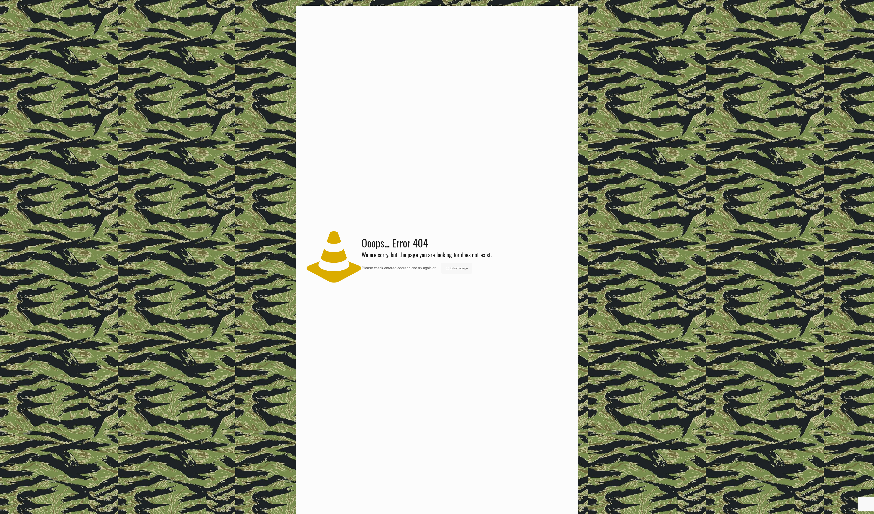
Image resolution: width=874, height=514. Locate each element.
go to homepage (457, 268)
